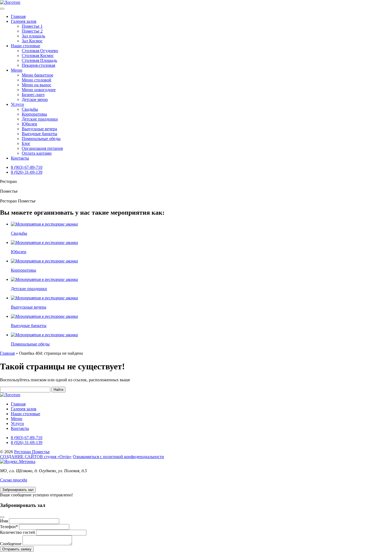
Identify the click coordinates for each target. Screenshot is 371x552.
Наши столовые (25, 45)
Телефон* (9, 526)
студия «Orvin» (36, 456)
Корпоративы (34, 114)
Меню (16, 70)
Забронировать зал (18, 490)
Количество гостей (17, 532)
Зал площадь (33, 36)
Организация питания (42, 148)
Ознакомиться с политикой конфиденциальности (118, 456)
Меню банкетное (37, 75)
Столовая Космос (38, 55)
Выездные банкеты (39, 133)
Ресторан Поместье (32, 451)
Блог (26, 143)
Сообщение (10, 543)
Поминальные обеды (41, 138)
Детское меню (35, 99)
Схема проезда (13, 480)
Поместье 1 (32, 26)
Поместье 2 (32, 31)
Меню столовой (36, 80)
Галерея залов (23, 21)
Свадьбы (30, 109)
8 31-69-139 (26, 172)
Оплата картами (37, 153)
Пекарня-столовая (38, 65)
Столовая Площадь (39, 60)
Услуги (17, 104)
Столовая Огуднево (40, 50)
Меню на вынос (36, 85)
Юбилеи (29, 124)
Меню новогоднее (39, 89)
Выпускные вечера (39, 128)
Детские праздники (40, 119)
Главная (18, 16)
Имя (4, 521)
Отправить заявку (17, 549)
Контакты (20, 158)
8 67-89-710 (26, 167)
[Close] (2, 517)
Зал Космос (32, 41)
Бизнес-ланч (33, 94)
